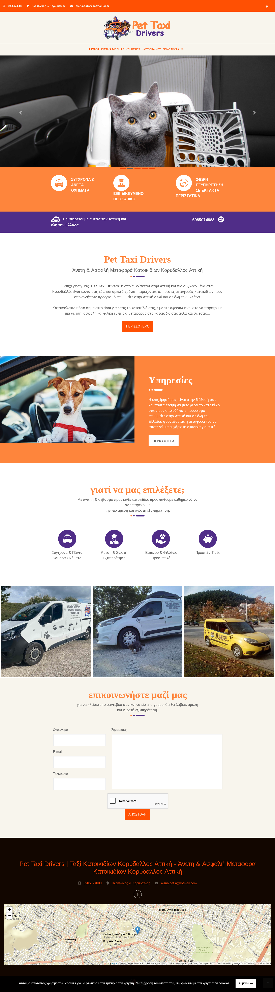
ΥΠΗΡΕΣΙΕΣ (133, 49)
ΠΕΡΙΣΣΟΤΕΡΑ (137, 326)
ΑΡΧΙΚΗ (94, 49)
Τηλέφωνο (60, 773)
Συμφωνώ (246, 983)
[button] (20, 112)
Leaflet (114, 963)
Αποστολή (137, 814)
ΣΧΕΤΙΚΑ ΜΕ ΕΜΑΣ (112, 49)
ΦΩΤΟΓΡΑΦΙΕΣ (151, 49)
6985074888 (15, 5)
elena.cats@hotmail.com (92, 5)
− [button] (9, 915)
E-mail (57, 751)
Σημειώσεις (119, 729)
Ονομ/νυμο (60, 729)
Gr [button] (183, 49)
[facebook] (266, 6)
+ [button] (9, 909)
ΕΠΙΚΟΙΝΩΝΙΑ (171, 49)
